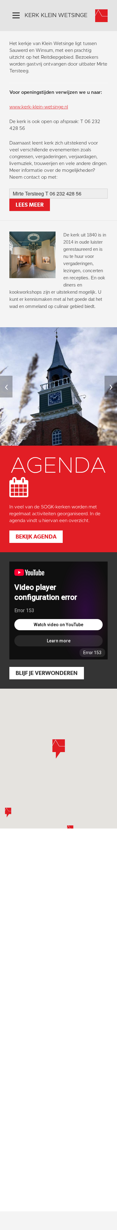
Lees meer (30, 204)
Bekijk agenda (36, 536)
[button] (8, 812)
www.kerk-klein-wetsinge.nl (38, 107)
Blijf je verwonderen (47, 673)
